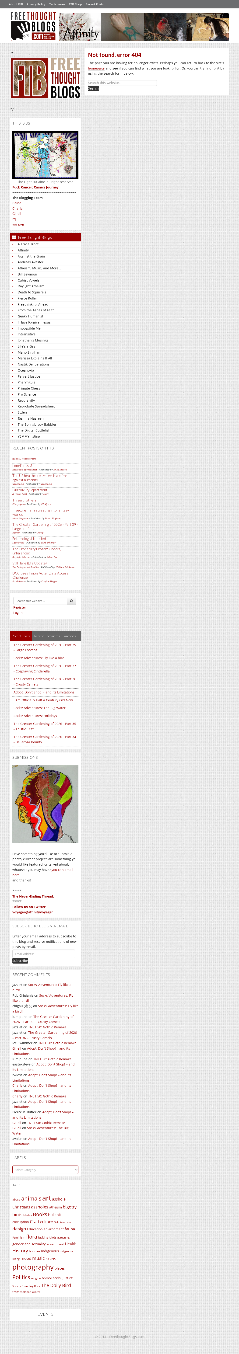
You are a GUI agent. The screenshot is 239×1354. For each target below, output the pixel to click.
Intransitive (26, 334)
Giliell (16, 213)
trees (15, 1292)
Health (71, 1243)
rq (14, 219)
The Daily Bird (56, 1285)
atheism (55, 1207)
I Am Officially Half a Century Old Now (43, 700)
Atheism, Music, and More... (39, 268)
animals (31, 1198)
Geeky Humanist (30, 316)
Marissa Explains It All (35, 358)
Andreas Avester (30, 262)
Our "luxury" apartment (29, 490)
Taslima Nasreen (31, 418)
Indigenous (50, 1251)
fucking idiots (47, 1237)
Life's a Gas (26, 346)
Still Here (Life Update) (29, 563)
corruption (20, 1222)
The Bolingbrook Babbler (37, 424)
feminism (18, 1237)
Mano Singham (29, 352)
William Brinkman (65, 567)
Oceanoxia (26, 370)
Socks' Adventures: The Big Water (40, 708)
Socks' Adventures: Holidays (35, 716)
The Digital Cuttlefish (34, 430)
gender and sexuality (29, 1244)
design (19, 1228)
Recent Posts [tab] (21, 636)
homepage (96, 68)
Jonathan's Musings (33, 340)
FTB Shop (75, 4)
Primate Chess (29, 388)
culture (46, 1221)
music (38, 1258)
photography (33, 1267)
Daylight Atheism (31, 286)
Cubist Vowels (28, 280)
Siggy (46, 493)
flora (31, 1236)
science (47, 1278)
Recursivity (26, 400)
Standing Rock (31, 1286)
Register (19, 607)
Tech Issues (57, 4)
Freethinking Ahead (33, 304)
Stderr (23, 412)
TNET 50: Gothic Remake (47, 1027)
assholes (39, 1207)
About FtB (16, 4)
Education (35, 1229)
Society (16, 1286)
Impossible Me (29, 328)
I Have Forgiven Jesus (34, 322)
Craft (34, 1221)
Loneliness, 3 (22, 465)
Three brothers (24, 500)
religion (36, 1278)
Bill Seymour (27, 274)
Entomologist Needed (29, 538)
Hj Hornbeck (60, 469)
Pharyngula (26, 382)
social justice (63, 1278)
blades (27, 1215)
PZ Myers (46, 504)
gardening (63, 1237)
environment (54, 1229)
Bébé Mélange (48, 542)
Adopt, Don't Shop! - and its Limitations (44, 692)
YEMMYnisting (29, 436)
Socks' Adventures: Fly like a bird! (39, 658)
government (55, 1244)
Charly (17, 208)
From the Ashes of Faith (36, 310)
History (20, 1250)
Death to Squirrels (32, 292)
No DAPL (51, 1258)
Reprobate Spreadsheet (36, 406)
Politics (21, 1277)
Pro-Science (27, 394)
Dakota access (62, 1222)
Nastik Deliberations (33, 364)
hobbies (34, 1251)
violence (25, 1292)
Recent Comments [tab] (47, 636)
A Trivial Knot (28, 244)
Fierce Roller (27, 298)
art (46, 1198)
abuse (16, 1199)
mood (26, 1258)
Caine (16, 203)
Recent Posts (95, 4)
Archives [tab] (70, 636)
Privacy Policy (36, 4)
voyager (18, 224)
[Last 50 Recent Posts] (24, 458)
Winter (36, 1292)
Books (40, 1214)
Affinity (23, 250)
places (60, 1268)
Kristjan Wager (49, 581)
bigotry (70, 1207)
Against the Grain (31, 256)
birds (17, 1214)
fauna (70, 1229)
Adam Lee (52, 557)
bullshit (54, 1214)
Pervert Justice (29, 376)
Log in (18, 612)
